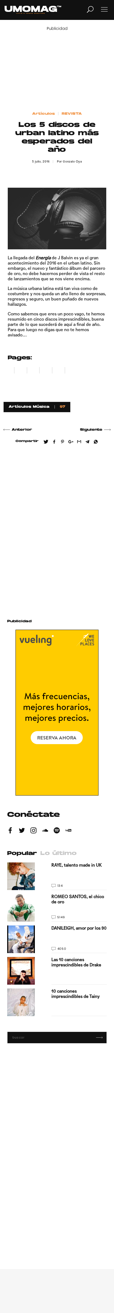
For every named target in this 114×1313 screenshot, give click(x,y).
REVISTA (72, 114)
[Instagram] (33, 831)
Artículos (43, 114)
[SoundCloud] (45, 831)
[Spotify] (57, 831)
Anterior (22, 429)
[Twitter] (22, 831)
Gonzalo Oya (72, 161)
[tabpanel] (57, 939)
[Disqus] (56, 529)
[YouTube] (68, 831)
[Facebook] (10, 831)
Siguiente (91, 429)
